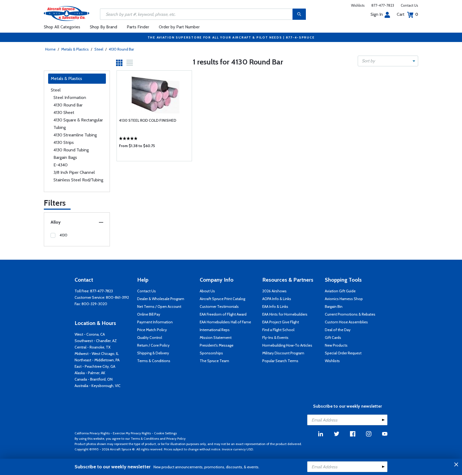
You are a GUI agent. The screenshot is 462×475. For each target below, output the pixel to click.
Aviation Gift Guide (340, 291)
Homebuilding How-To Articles (287, 345)
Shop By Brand (103, 26)
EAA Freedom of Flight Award (223, 314)
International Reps (215, 329)
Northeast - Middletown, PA (97, 360)
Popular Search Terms (280, 360)
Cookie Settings (165, 433)
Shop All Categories (62, 26)
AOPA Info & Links (276, 298)
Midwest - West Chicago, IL (97, 353)
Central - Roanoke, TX (92, 347)
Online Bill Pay (148, 314)
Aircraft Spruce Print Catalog (222, 298)
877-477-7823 (382, 5)
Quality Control (149, 337)
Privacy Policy (176, 438)
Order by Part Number (179, 26)
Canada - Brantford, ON (94, 379)
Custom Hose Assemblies (346, 322)
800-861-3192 (117, 297)
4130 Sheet (63, 112)
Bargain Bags (65, 157)
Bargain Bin (333, 306)
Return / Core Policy (153, 345)
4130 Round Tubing (71, 149)
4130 (63, 235)
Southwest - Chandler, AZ (96, 340)
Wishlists (358, 5)
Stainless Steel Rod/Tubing (78, 179)
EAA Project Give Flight (280, 322)
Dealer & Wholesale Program (160, 298)
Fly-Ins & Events (275, 337)
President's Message (216, 345)
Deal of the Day (338, 329)
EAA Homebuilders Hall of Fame (225, 322)
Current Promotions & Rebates (350, 314)
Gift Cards (333, 337)
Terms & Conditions (153, 360)
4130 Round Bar (121, 49)
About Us (207, 291)
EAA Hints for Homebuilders (284, 314)
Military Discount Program (283, 353)
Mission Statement (216, 337)
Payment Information (155, 322)
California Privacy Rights (92, 433)
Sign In (377, 14)
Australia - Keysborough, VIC (98, 385)
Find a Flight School (278, 329)
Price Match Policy (152, 329)
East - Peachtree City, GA (95, 366)
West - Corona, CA (90, 334)
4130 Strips (63, 142)
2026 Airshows (274, 291)
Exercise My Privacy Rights (132, 433)
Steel (98, 49)
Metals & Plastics (75, 49)
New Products (336, 345)
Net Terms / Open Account (159, 306)
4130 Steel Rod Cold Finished (147, 120)
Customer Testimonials (219, 306)
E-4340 (60, 164)
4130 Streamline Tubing (75, 134)
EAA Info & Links (275, 306)
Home (50, 49)
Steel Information (69, 97)
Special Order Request (343, 353)
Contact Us (409, 5)
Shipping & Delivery (153, 353)
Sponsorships (211, 353)
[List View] (129, 63)
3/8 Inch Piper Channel (74, 172)
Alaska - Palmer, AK (90, 372)
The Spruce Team (214, 360)
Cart (407, 14)
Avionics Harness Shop (344, 298)
